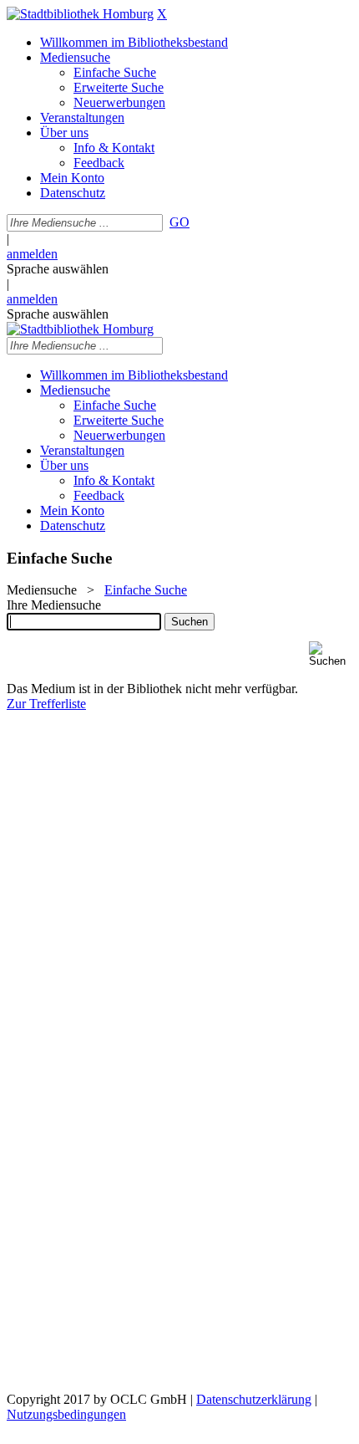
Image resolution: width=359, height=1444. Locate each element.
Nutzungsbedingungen (66, 1414)
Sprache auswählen (58, 269)
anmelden (32, 254)
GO (179, 222)
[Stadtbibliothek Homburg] (80, 14)
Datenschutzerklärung (253, 1399)
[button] (330, 654)
